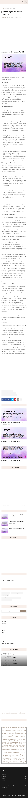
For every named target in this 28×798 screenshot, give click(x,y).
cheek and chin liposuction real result (11, 751)
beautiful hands (5, 628)
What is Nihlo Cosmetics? (19, 761)
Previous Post (5, 505)
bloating (3, 630)
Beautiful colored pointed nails (15, 730)
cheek (2, 641)
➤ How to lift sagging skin (18, 739)
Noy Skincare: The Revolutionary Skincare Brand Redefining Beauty (12, 757)
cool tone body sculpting (16, 593)
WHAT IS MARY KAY (16, 745)
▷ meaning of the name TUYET (11, 460)
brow (2, 639)
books (2, 632)
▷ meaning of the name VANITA (16, 528)
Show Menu (6, 2)
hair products (5, 595)
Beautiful (3, 621)
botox (2, 634)
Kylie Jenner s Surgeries (8, 740)
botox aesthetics (5, 593)
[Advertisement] (14, 35)
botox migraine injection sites (16, 749)
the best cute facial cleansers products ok (13, 713)
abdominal (3, 623)
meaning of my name (10, 8)
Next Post (23, 505)
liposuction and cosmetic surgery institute (11, 597)
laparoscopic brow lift (7, 755)
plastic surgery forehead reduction (14, 758)
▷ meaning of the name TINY (11, 441)
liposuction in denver (6, 600)
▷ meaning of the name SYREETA (12, 422)
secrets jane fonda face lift (9, 759)
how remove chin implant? (17, 754)
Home (2, 8)
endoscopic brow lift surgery (9, 752)
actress (3, 625)
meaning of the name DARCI (8, 392)
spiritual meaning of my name (9, 395)
